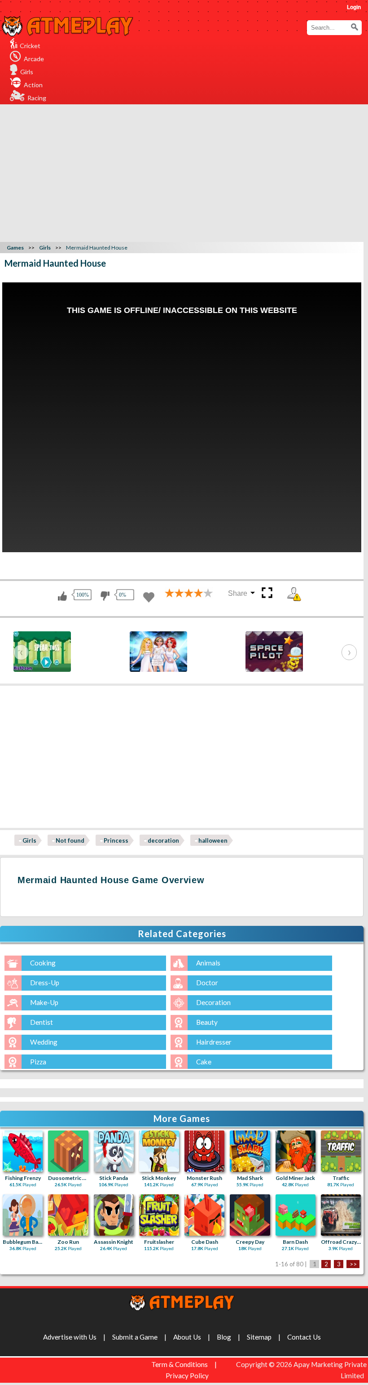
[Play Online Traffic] (341, 1151)
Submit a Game (135, 1337)
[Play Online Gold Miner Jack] (295, 1151)
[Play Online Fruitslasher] (159, 1215)
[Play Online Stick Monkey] (159, 1151)
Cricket (30, 45)
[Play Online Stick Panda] (114, 1151)
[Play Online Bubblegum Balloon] (23, 1215)
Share (237, 593)
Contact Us (304, 1337)
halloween (213, 840)
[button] (354, 27)
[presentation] (21, 652)
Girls (26, 72)
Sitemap (259, 1337)
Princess (116, 840)
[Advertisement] (185, 172)
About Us (187, 1337)
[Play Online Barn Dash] (295, 1215)
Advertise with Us (69, 1337)
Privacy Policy (187, 1376)
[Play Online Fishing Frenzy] (23, 1151)
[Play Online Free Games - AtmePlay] (67, 21)
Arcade (34, 59)
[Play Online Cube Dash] (204, 1215)
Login (354, 7)
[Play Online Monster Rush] (204, 1151)
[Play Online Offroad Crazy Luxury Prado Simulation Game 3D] (341, 1215)
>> (353, 1264)
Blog (224, 1337)
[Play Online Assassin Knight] (114, 1215)
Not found (70, 840)
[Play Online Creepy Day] (250, 1215)
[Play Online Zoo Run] (68, 1215)
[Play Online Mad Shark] (250, 1151)
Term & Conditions (179, 1364)
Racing (36, 98)
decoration (163, 840)
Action (33, 85)
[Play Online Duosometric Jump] (68, 1151)
